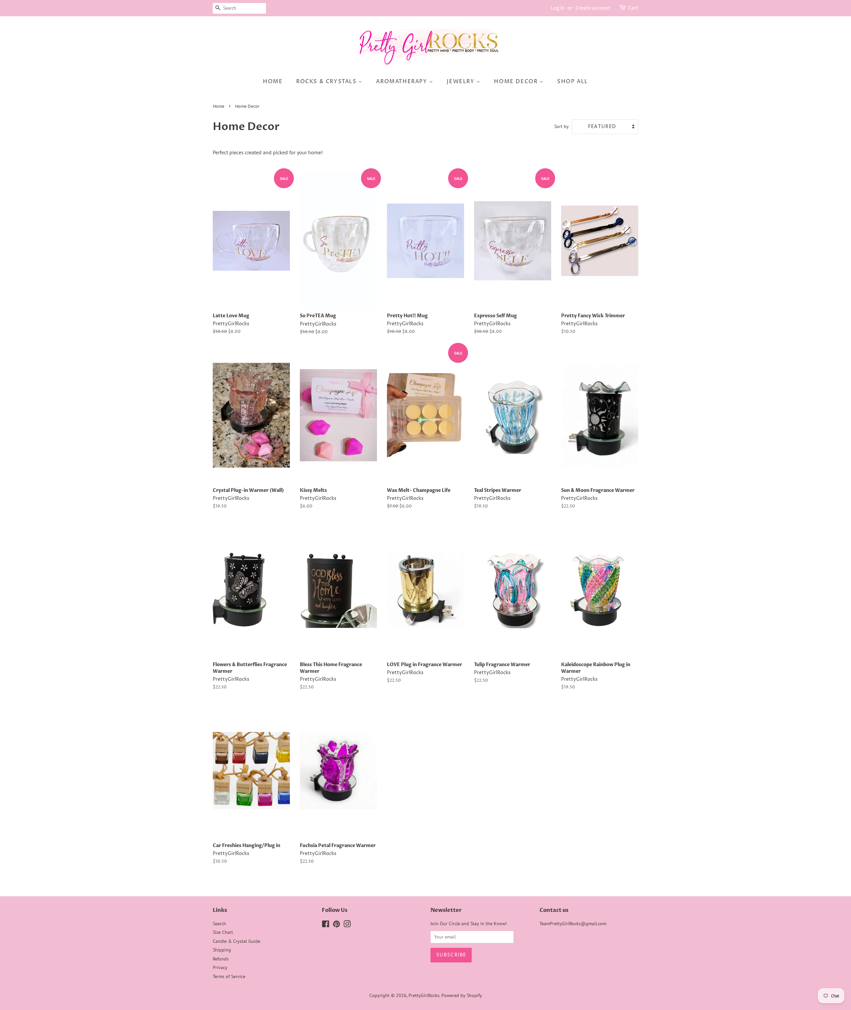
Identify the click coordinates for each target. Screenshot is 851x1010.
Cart (633, 8)
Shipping (222, 950)
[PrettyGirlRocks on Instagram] (347, 925)
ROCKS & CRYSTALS (327, 81)
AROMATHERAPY (402, 81)
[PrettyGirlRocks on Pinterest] (336, 925)
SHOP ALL (572, 81)
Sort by (561, 126)
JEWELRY (461, 81)
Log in (557, 8)
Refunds (221, 959)
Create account (592, 8)
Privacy (220, 967)
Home (218, 106)
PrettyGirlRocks (424, 995)
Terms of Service (229, 976)
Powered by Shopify (461, 995)
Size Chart (223, 932)
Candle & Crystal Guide (236, 941)
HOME (273, 81)
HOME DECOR (517, 81)
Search (219, 924)
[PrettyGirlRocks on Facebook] (325, 925)
